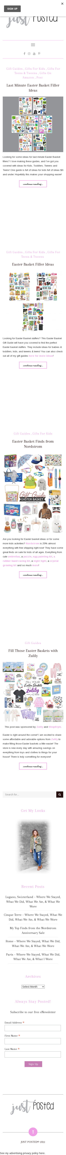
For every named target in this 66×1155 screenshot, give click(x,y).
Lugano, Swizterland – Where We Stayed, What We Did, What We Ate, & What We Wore (33, 901)
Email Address (14, 1022)
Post (39, 77)
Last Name (12, 1049)
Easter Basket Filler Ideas (33, 264)
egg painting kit (42, 556)
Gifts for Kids (35, 68)
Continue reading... (33, 184)
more (35, 565)
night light (40, 561)
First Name (12, 1036)
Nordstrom (32, 543)
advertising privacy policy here (27, 1153)
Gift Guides (14, 68)
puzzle (27, 556)
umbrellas (14, 556)
